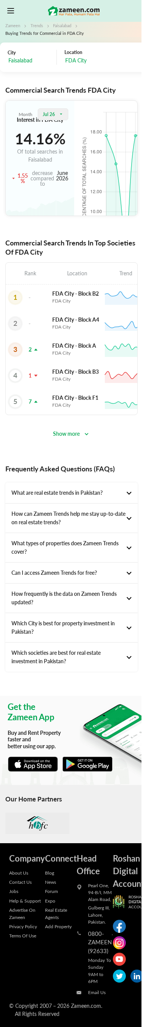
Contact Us (20, 882)
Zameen (12, 25)
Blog (49, 873)
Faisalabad (62, 25)
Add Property (58, 926)
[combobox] (98, 61)
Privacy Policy (23, 926)
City (12, 52)
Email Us (97, 992)
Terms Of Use (22, 935)
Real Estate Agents (56, 913)
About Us (18, 873)
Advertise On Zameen (22, 913)
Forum (51, 891)
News (50, 882)
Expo (50, 901)
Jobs (13, 891)
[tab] (71, 492)
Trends (37, 25)
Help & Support (25, 901)
